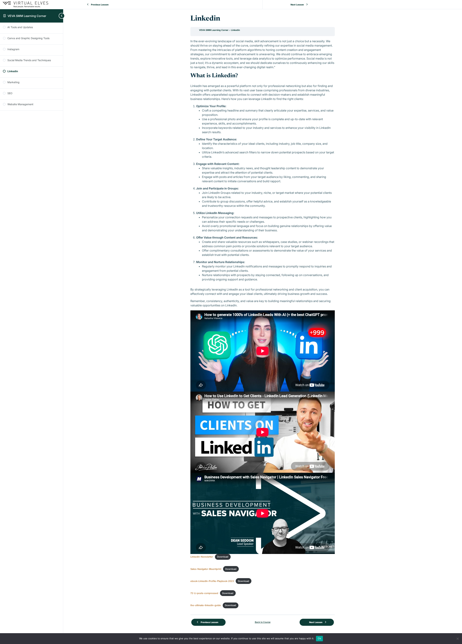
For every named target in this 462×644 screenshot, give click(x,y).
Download (222, 556)
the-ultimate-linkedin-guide (205, 605)
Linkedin (235, 30)
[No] (457, 638)
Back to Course (263, 622)
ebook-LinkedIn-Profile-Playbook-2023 (212, 581)
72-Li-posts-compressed (204, 593)
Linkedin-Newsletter (201, 556)
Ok (319, 638)
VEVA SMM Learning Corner (27, 16)
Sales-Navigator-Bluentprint (205, 569)
